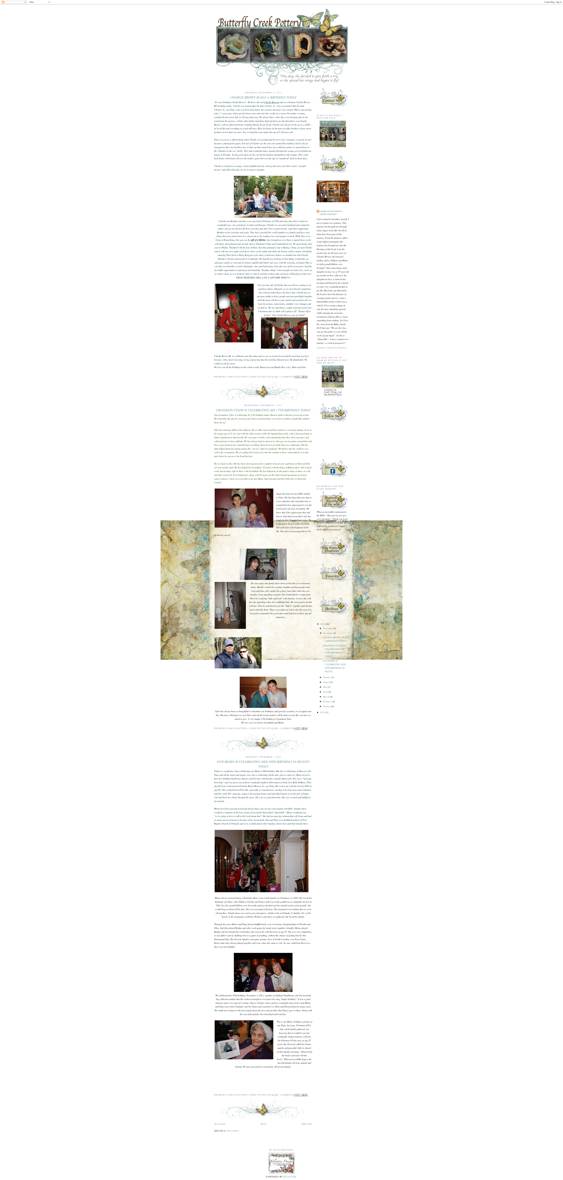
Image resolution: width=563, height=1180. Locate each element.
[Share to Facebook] (303, 376)
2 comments (286, 728)
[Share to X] (300, 376)
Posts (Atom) (233, 1130)
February (327, 701)
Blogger (290, 1176)
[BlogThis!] (297, 376)
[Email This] (295, 376)
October (327, 677)
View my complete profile (332, 348)
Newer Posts (220, 1123)
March (326, 696)
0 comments (286, 377)
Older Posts (306, 1123)
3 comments (286, 1095)
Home (263, 1123)
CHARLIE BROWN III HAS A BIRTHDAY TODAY (263, 97)
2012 (322, 623)
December (328, 628)
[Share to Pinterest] (306, 376)
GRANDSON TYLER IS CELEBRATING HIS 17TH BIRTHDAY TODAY (263, 410)
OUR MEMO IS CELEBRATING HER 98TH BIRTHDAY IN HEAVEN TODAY (263, 763)
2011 (322, 712)
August (326, 682)
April (325, 691)
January (327, 706)
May (325, 686)
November (328, 633)
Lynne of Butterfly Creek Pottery (246, 377)
